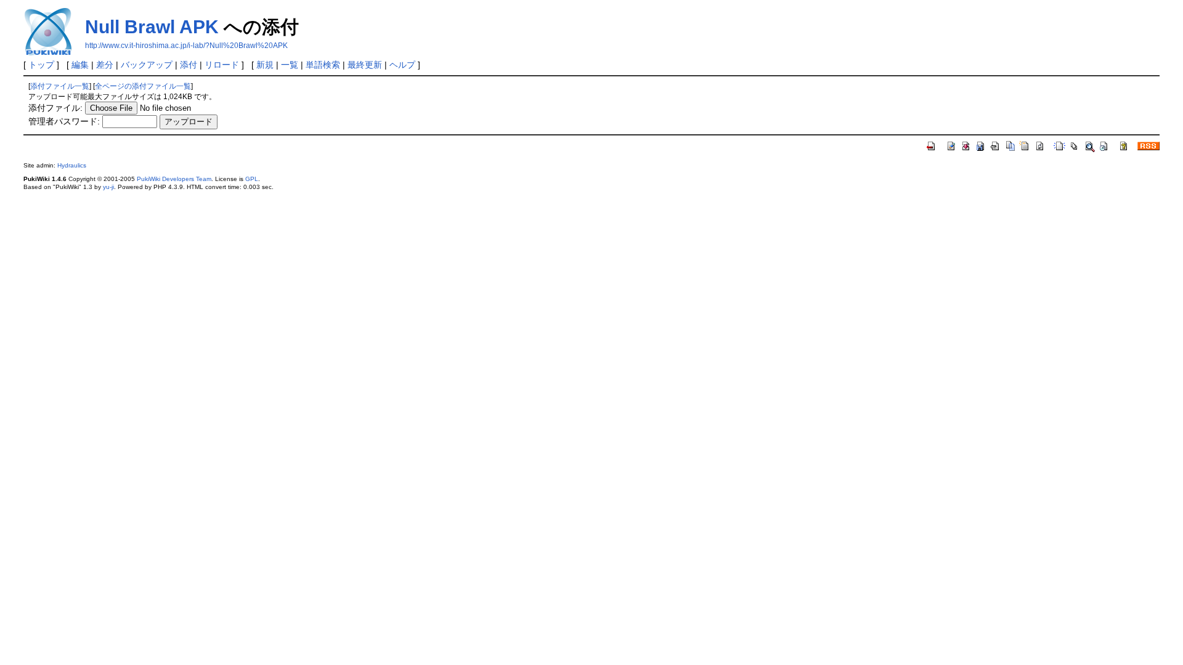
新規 (265, 65)
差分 (104, 65)
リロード (222, 65)
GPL (251, 178)
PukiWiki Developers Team (174, 178)
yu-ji (108, 186)
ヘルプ (402, 65)
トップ (41, 65)
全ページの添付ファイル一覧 (143, 86)
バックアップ (147, 65)
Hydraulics (71, 165)
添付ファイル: (55, 108)
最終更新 (365, 65)
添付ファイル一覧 (59, 86)
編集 (80, 65)
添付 (188, 65)
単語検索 (323, 65)
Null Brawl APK (152, 27)
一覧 (289, 65)
